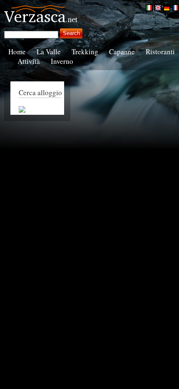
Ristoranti (160, 51)
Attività (28, 61)
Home (17, 51)
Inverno (62, 61)
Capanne (122, 51)
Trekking (85, 51)
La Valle (49, 51)
